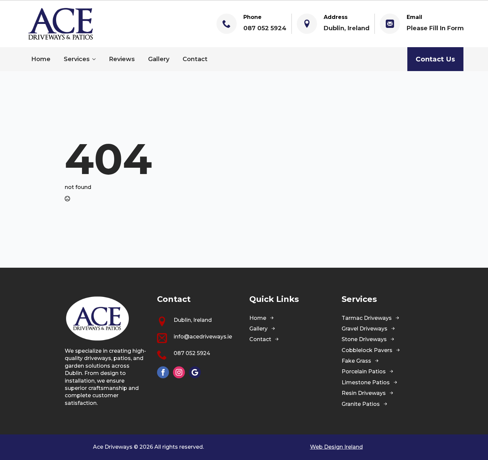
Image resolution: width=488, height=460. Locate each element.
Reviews (122, 59)
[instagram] (179, 372)
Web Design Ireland (336, 447)
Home (40, 59)
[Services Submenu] (96, 59)
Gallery (158, 59)
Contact (195, 59)
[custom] (195, 372)
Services (77, 59)
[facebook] (163, 372)
